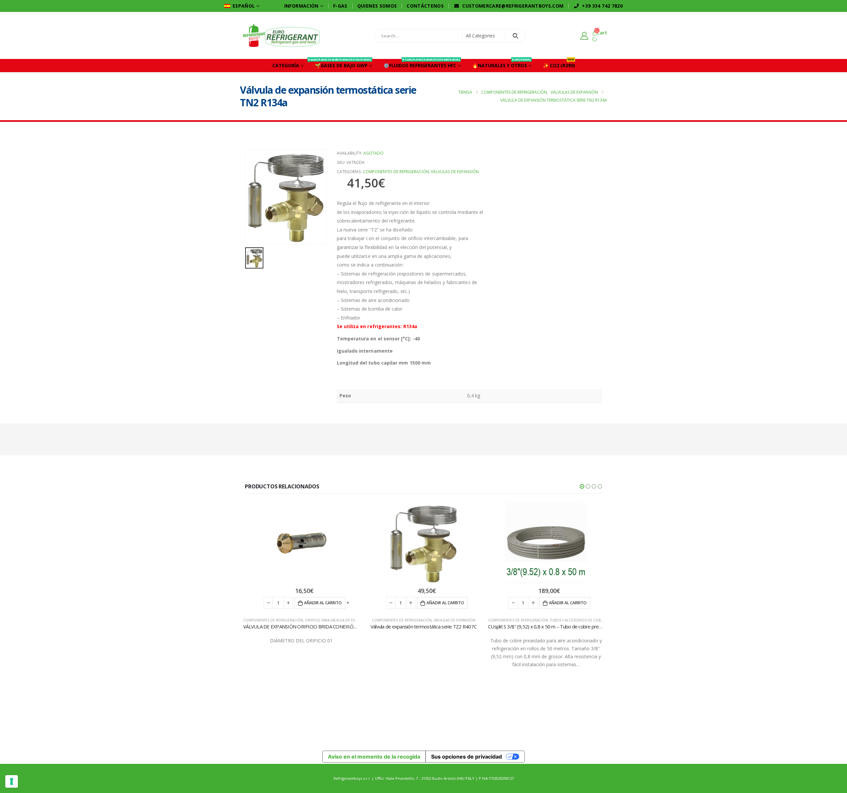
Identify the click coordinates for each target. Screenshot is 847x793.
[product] (301, 543)
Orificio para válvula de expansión (337, 620)
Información (301, 6)
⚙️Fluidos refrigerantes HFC (421, 64)
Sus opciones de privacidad (466, 756)
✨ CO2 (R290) (559, 64)
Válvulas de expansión (455, 171)
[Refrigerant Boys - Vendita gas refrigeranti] (281, 35)
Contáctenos (425, 6)
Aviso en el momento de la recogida (374, 756)
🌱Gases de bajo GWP (341, 64)
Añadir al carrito (323, 603)
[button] (582, 486)
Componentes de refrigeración (396, 171)
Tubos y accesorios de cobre (577, 620)
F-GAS (340, 6)
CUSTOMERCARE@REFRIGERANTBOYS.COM (512, 6)
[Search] (516, 35)
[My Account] (585, 35)
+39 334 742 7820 (602, 6)
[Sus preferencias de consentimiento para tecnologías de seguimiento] (11, 781)
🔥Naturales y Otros (501, 64)
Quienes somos (377, 6)
